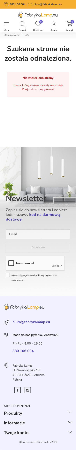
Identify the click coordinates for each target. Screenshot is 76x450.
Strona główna (11, 35)
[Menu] (6, 24)
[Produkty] (70, 413)
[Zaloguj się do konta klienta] (54, 24)
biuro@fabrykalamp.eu (48, 4)
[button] (22, 24)
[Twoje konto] (70, 433)
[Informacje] (70, 423)
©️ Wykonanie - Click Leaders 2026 (38, 442)
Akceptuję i (34, 278)
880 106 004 (17, 4)
